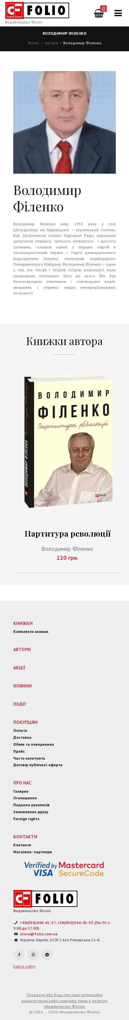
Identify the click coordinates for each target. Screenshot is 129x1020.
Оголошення (25, 797)
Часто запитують (29, 758)
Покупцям (25, 722)
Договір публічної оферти (38, 764)
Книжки (23, 623)
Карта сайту (24, 966)
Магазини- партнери (32, 851)
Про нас (22, 783)
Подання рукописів (31, 804)
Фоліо (33, 42)
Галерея (20, 791)
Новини (22, 686)
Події (19, 704)
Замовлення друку (30, 811)
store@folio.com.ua (39, 933)
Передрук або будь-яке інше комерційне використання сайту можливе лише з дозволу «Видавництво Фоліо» (65, 1000)
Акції (19, 668)
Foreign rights (26, 818)
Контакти (25, 837)
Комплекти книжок (30, 631)
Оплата (20, 730)
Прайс (19, 751)
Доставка (22, 737)
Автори (51, 42)
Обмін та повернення (33, 744)
